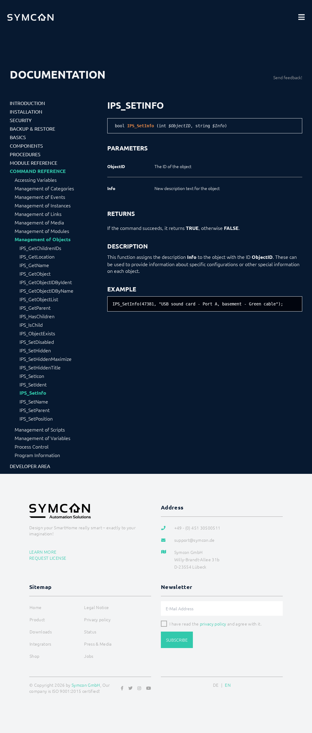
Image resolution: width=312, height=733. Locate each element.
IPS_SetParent (35, 410)
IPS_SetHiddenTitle (40, 367)
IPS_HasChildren (37, 316)
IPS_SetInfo (33, 393)
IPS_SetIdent (33, 384)
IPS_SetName (34, 401)
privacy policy (213, 624)
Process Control (31, 446)
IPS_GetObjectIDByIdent (46, 282)
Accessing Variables (36, 180)
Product (37, 619)
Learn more (43, 552)
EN (228, 685)
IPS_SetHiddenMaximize (46, 359)
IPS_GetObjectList (39, 299)
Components (26, 146)
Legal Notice (96, 607)
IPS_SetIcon (32, 376)
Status (90, 632)
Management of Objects (43, 239)
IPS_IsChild (31, 325)
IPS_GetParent (35, 308)
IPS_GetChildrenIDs (40, 248)
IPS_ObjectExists (37, 333)
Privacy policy (97, 619)
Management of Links (38, 214)
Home (35, 607)
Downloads (41, 632)
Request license (47, 558)
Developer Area (30, 466)
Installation (26, 111)
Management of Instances (43, 205)
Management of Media (39, 222)
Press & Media (98, 644)
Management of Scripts (40, 429)
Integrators (40, 644)
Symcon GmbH (86, 685)
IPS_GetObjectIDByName (46, 290)
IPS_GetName (34, 265)
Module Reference (33, 163)
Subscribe (177, 640)
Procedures (25, 154)
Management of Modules (42, 231)
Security (21, 120)
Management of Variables (42, 438)
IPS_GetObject (35, 273)
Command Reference (38, 171)
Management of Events (40, 197)
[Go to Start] (300, 699)
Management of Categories (44, 188)
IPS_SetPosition (36, 418)
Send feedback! (287, 77)
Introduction (27, 103)
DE (216, 685)
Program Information (37, 455)
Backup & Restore (32, 128)
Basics (18, 137)
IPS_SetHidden (35, 350)
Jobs (88, 656)
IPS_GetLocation (37, 256)
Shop (34, 656)
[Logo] (30, 17)
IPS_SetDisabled (37, 342)
